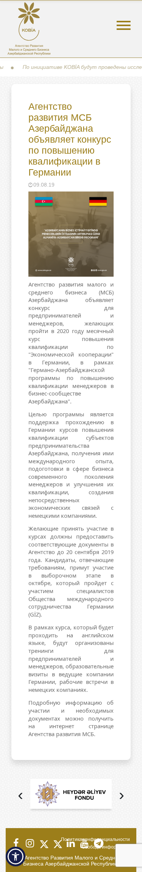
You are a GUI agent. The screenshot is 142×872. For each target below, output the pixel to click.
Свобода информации (106, 847)
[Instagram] (29, 843)
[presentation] (20, 795)
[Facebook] (16, 843)
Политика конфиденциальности (95, 839)
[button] (15, 856)
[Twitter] (43, 843)
